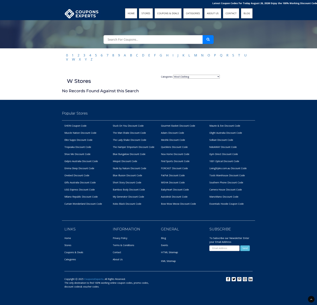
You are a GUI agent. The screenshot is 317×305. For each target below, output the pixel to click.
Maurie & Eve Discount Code (224, 125)
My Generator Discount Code (128, 196)
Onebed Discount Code (76, 175)
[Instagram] (245, 279)
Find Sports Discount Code (175, 161)
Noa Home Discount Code (175, 154)
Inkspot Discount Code (125, 161)
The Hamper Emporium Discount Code (133, 147)
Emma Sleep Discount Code (79, 168)
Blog (163, 238)
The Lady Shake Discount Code (129, 139)
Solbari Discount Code (221, 139)
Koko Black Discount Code (127, 203)
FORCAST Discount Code (174, 168)
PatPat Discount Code (173, 175)
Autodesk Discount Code (174, 196)
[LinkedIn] (250, 279)
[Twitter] (234, 279)
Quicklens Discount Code (174, 147)
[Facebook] (228, 279)
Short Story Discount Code (127, 182)
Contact (117, 252)
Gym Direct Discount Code (223, 154)
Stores (67, 245)
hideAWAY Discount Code (223, 147)
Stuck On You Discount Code (128, 125)
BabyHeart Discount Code (175, 189)
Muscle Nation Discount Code (80, 132)
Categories (70, 259)
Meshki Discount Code (173, 139)
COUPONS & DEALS (168, 13)
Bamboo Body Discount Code (129, 189)
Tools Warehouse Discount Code (227, 175)
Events (164, 245)
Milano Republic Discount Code (81, 196)
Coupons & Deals (73, 252)
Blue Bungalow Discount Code (129, 154)
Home (67, 238)
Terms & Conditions (123, 245)
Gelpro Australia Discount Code (81, 161)
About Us (118, 259)
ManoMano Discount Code (223, 196)
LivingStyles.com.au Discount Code (228, 168)
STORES (145, 13)
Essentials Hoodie (218, 203)
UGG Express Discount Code (79, 189)
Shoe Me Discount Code (77, 154)
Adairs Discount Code (172, 132)
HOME (131, 13)
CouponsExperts (94, 279)
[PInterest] (239, 279)
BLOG (247, 13)
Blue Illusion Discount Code (127, 175)
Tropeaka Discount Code (77, 147)
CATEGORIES (193, 13)
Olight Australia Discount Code (225, 132)
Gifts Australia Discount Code (80, 182)
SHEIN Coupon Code (75, 125)
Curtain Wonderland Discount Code (83, 203)
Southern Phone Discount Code (226, 182)
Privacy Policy (120, 238)
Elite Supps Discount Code (78, 139)
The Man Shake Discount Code (129, 132)
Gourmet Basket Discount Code (178, 125)
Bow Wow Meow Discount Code (178, 203)
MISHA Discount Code (173, 182)
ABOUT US (213, 13)
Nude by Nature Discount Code (129, 168)
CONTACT (231, 13)
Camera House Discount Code (225, 189)
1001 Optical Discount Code (224, 161)
